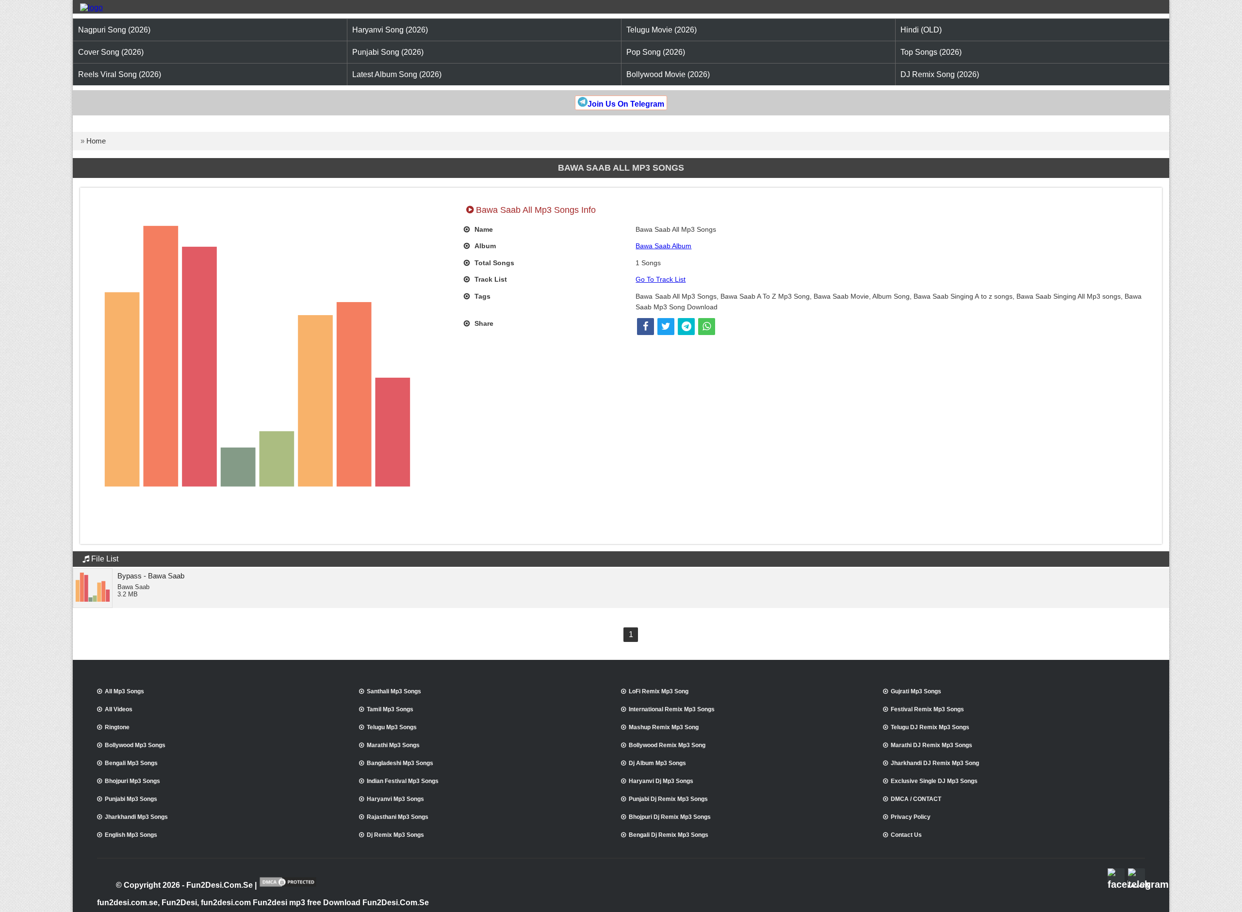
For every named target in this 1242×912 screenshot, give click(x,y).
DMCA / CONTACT (916, 799)
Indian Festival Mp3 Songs (403, 781)
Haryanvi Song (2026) (390, 30)
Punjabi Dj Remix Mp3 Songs (668, 799)
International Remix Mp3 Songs (672, 709)
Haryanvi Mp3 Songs (395, 799)
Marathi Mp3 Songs (393, 745)
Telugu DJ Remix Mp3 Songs (930, 727)
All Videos (118, 709)
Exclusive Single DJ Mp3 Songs (934, 781)
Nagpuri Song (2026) (114, 30)
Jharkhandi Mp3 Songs (136, 817)
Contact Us (906, 835)
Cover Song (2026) (111, 52)
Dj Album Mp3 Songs (657, 763)
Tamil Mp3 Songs (390, 709)
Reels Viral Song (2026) (119, 74)
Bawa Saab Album (663, 246)
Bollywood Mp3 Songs (135, 745)
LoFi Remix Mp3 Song (658, 691)
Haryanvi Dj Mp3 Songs (661, 781)
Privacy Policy (911, 817)
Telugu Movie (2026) (661, 30)
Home (96, 141)
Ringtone (117, 727)
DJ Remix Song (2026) (939, 74)
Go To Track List (661, 279)
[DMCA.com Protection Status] (288, 885)
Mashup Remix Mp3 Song (664, 727)
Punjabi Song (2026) (388, 52)
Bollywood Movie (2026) (668, 74)
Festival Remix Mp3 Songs (927, 709)
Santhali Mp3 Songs (394, 691)
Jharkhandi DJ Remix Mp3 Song (935, 763)
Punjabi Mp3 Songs (131, 799)
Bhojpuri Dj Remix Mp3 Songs (670, 817)
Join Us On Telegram (626, 104)
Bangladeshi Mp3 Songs (400, 763)
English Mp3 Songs (131, 835)
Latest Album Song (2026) (396, 74)
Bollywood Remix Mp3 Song (667, 745)
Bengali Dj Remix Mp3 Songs (668, 835)
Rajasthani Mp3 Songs (397, 817)
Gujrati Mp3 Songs (916, 691)
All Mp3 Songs (124, 691)
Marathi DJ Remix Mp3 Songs (931, 745)
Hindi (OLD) (921, 30)
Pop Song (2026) (655, 52)
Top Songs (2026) (931, 52)
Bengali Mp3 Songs (131, 763)
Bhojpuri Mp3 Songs (132, 781)
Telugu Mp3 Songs (392, 727)
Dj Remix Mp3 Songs (395, 835)
